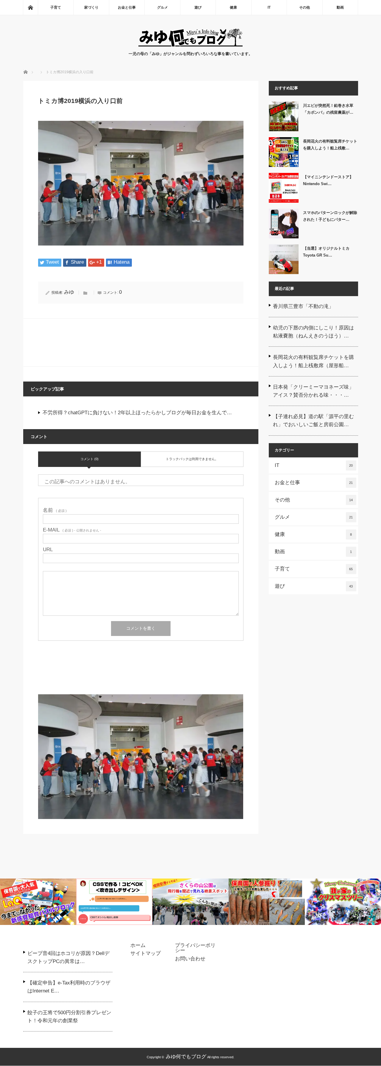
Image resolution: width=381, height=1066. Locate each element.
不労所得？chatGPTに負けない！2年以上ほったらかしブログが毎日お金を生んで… (137, 412)
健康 (233, 7)
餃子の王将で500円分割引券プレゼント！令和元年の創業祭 (69, 1016)
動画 (340, 7)
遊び (198, 7)
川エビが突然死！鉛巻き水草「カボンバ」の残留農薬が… (328, 109)
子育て (55, 7)
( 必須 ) (55, 510)
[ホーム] (30, 7)
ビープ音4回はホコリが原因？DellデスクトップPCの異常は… (68, 957)
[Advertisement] (140, 675)
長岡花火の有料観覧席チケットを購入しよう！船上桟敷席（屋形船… (313, 361)
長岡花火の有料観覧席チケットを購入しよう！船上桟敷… (330, 144)
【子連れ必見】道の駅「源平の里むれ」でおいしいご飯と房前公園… (313, 420)
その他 (304, 7)
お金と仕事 (127, 7)
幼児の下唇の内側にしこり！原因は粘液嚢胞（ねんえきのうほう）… (313, 332)
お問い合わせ (190, 959)
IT (269, 7)
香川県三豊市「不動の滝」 (303, 306)
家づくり (91, 7)
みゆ (69, 292)
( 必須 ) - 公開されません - (72, 529)
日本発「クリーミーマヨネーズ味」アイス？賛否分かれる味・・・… (313, 391)
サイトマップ (145, 953)
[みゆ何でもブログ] (190, 45)
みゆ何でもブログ (186, 1056)
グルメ (162, 7)
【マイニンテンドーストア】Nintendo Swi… (328, 180)
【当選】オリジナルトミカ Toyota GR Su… (326, 251)
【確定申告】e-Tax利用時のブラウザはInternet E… (68, 987)
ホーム (138, 945)
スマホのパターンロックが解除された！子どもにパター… (330, 216)
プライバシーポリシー (195, 948)
